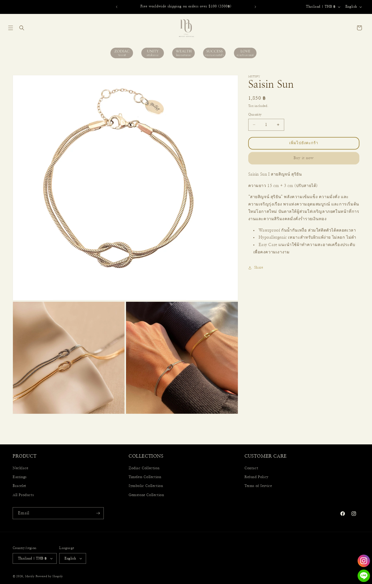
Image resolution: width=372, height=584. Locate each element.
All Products (23, 495)
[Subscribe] (98, 513)
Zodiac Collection (144, 468)
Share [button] (258, 267)
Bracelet (19, 486)
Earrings (20, 477)
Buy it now (304, 158)
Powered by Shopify (49, 576)
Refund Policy (256, 477)
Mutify (30, 576)
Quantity (255, 114)
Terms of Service (258, 486)
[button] (10, 27)
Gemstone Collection (146, 495)
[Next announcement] (255, 7)
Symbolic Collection (146, 486)
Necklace (20, 468)
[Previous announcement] (116, 7)
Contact (251, 468)
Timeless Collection (145, 477)
